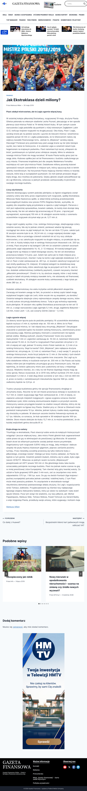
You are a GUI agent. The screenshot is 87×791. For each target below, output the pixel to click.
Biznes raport (61, 15)
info (12, 581)
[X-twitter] (69, 767)
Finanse (22, 20)
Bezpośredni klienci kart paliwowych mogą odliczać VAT (65, 521)
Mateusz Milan (16, 105)
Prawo (81, 15)
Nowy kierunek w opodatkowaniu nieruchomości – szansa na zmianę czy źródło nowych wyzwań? (64, 584)
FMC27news (32, 20)
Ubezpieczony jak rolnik (19, 577)
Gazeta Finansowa (17, 765)
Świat (10, 15)
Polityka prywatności (41, 783)
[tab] (39, 603)
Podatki (56, 20)
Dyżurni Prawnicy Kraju (43, 15)
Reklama (36, 770)
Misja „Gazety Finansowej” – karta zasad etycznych (46, 778)
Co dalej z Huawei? (11, 520)
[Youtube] (65, 767)
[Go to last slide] (6, 574)
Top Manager (11, 20)
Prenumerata (38, 774)
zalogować (18, 627)
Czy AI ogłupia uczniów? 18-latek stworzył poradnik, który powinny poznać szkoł (32, 31)
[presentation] (22, 559)
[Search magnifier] (84, 3)
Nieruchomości (44, 20)
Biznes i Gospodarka (23, 15)
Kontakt (36, 766)
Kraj (5, 15)
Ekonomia (73, 15)
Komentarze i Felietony (71, 20)
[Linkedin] (78, 767)
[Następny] (80, 574)
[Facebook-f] (74, 767)
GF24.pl (56, 595)
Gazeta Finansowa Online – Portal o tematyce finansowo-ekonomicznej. (14, 773)
